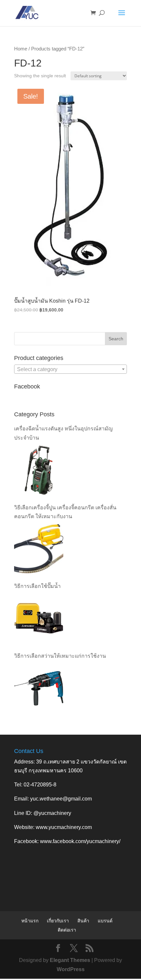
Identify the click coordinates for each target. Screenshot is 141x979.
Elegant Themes (70, 960)
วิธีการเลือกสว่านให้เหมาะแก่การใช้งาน (60, 656)
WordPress (71, 969)
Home (20, 48)
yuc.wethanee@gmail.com (61, 798)
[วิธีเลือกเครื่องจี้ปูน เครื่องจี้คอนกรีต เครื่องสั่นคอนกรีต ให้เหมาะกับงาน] (38, 548)
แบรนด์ (105, 920)
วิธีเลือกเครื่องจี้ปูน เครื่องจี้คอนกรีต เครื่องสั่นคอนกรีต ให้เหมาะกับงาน (65, 512)
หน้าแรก (29, 920)
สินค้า (83, 920)
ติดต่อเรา (67, 929)
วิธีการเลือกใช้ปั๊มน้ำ (37, 586)
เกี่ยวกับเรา (58, 920)
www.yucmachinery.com (64, 827)
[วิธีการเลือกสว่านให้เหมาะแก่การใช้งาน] (38, 688)
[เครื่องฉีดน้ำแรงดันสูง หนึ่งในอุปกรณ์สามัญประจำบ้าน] (38, 470)
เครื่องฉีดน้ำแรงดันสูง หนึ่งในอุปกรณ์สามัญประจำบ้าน (63, 433)
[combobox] (70, 369)
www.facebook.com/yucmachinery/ (80, 841)
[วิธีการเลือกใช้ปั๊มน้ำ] (38, 618)
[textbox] (70, 369)
